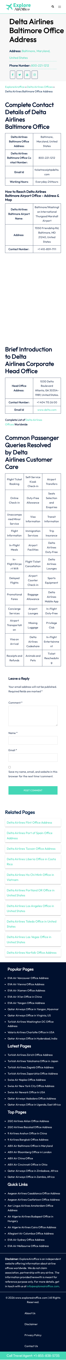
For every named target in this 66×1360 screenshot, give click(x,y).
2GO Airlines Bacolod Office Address (30, 1127)
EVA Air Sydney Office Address (26, 1239)
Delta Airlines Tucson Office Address (31, 849)
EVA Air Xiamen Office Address (26, 990)
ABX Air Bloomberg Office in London (30, 1152)
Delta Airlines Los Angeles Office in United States (30, 908)
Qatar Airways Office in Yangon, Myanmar (33, 1009)
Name (13, 733)
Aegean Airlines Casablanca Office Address (34, 1193)
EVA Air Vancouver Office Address (28, 978)
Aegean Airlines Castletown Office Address (34, 1199)
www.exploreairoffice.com (31, 1297)
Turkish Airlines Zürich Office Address (30, 1054)
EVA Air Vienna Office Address (26, 984)
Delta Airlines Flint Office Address (29, 822)
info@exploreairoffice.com (43, 1286)
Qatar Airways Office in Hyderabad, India (32, 1038)
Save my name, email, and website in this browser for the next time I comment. (32, 774)
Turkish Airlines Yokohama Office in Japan (33, 1061)
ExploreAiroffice (15, 86)
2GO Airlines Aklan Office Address (28, 1121)
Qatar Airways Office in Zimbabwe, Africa (33, 1170)
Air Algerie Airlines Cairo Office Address (32, 1227)
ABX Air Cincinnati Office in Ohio (27, 1164)
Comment (15, 702)
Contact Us (31, 1346)
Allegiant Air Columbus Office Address (31, 1233)
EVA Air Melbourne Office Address (28, 1246)
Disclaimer (31, 1324)
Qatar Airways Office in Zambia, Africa (31, 1176)
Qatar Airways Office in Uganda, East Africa (34, 1104)
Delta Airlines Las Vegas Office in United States (29, 939)
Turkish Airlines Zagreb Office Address (31, 1067)
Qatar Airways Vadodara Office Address (32, 1098)
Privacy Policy (33, 1335)
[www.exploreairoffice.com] (18, 6)
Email (12, 750)
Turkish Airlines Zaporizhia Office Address (33, 1073)
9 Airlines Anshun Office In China (27, 1133)
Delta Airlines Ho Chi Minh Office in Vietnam (30, 877)
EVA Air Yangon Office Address (26, 1003)
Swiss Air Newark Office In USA (26, 1092)
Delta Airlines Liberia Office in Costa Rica (31, 861)
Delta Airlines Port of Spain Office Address (29, 835)
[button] (52, 6)
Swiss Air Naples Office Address (27, 1079)
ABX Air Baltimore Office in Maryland (30, 1145)
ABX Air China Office (20, 1158)
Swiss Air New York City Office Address (31, 1086)
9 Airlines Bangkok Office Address (28, 1139)
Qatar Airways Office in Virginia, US (29, 1015)
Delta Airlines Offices (40, 86)
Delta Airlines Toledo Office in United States (31, 923)
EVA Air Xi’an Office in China (25, 996)
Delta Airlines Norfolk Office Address (32, 953)
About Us (30, 1313)
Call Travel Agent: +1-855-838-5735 (33, 1355)
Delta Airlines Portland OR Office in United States (30, 892)
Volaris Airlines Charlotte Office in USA (31, 1032)
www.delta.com (47, 409)
